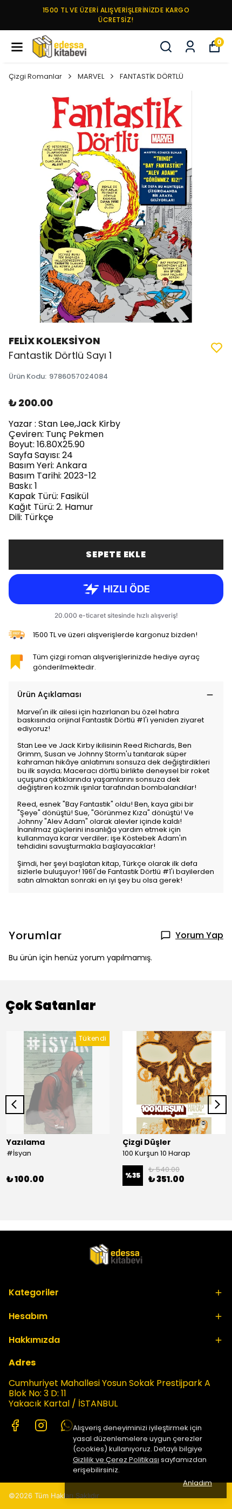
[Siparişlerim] (190, 46)
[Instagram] (41, 1425)
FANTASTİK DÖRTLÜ (151, 76)
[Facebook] (15, 1425)
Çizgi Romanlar (35, 76)
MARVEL (91, 76)
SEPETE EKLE (116, 554)
